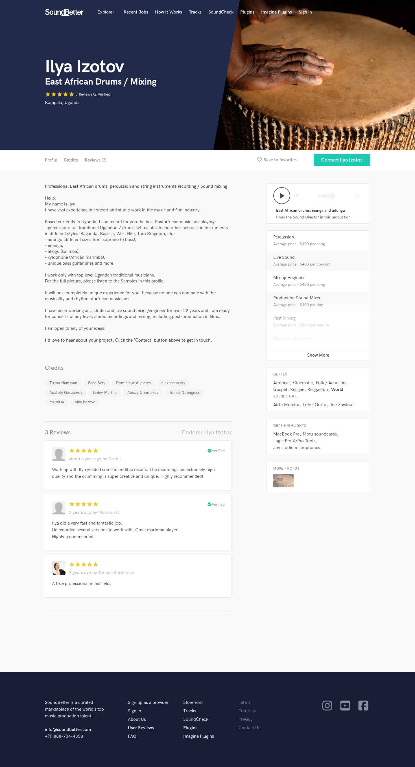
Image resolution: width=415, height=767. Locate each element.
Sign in (305, 12)
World (337, 389)
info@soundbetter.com (68, 729)
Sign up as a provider (148, 702)
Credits (71, 160)
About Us (137, 719)
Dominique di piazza (133, 383)
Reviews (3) (95, 160)
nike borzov (85, 402)
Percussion (283, 237)
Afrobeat (281, 383)
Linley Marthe (105, 392)
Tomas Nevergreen (184, 392)
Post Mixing (284, 318)
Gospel (280, 389)
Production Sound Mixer (297, 298)
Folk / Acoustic (330, 383)
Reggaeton (317, 389)
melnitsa (56, 402)
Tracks (195, 12)
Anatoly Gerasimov (65, 392)
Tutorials (247, 711)
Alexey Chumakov (142, 392)
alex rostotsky (173, 383)
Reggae (297, 389)
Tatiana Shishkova (116, 573)
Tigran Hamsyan (63, 383)
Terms (244, 702)
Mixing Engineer (289, 277)
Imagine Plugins (276, 12)
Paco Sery (96, 383)
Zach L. (115, 459)
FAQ (132, 736)
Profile (51, 160)
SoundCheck (220, 12)
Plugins (247, 12)
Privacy (246, 719)
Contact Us (249, 728)
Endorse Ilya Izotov (207, 432)
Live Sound (284, 257)
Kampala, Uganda (62, 102)
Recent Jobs (136, 12)
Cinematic (303, 383)
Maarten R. (109, 512)
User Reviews (141, 728)
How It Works (168, 12)
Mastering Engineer (292, 338)
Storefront (193, 702)
